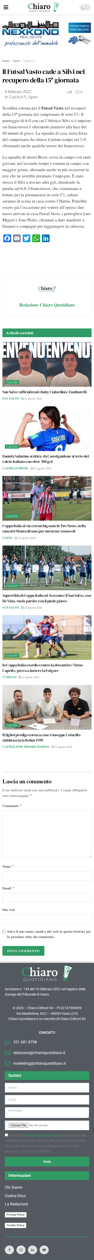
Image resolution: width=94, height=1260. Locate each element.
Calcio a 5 (29, 61)
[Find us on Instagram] (21, 1249)
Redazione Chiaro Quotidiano (47, 305)
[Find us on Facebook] (9, 1249)
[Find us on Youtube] (44, 1249)
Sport (16, 61)
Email (8, 888)
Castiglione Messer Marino (25, 747)
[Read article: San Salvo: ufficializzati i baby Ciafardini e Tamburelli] (47, 364)
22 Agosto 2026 (33, 398)
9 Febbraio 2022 (18, 92)
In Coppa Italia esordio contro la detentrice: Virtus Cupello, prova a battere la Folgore (42, 667)
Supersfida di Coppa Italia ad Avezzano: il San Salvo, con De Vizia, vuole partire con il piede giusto (46, 598)
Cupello (9, 677)
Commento (12, 805)
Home (5, 61)
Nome (8, 866)
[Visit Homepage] (43, 7)
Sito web (8, 909)
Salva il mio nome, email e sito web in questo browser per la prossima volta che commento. (49, 934)
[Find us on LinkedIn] (32, 1249)
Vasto (7, 538)
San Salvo (10, 398)
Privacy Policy (16, 1214)
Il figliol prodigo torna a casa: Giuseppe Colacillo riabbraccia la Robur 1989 (41, 737)
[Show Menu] (6, 7)
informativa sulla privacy (41, 1135)
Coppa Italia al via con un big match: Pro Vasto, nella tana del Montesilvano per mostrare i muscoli (44, 528)
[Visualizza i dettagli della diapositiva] (47, 34)
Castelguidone (15, 468)
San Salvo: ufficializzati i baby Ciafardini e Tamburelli (44, 391)
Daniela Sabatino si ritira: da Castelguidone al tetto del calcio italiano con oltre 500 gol (45, 458)
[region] (47, 37)
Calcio (12, 382)
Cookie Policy (15, 1225)
